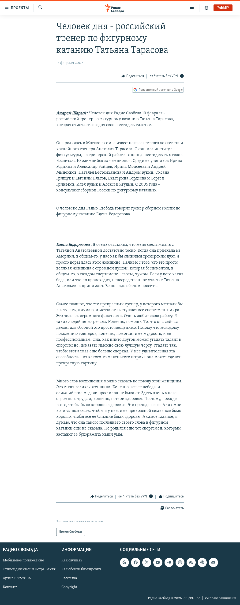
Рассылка (69, 578)
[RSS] (191, 562)
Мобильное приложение (23, 560)
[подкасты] (206, 7)
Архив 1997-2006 (17, 578)
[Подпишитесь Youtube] (157, 562)
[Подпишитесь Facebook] (135, 562)
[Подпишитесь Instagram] (180, 562)
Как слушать (71, 560)
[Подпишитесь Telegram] (169, 562)
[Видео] (192, 7)
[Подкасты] (202, 562)
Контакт (10, 587)
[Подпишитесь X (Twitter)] (146, 562)
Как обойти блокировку (81, 569)
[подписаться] (213, 562)
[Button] (132, 76)
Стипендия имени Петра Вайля (29, 569)
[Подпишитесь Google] (124, 562)
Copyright (69, 587)
